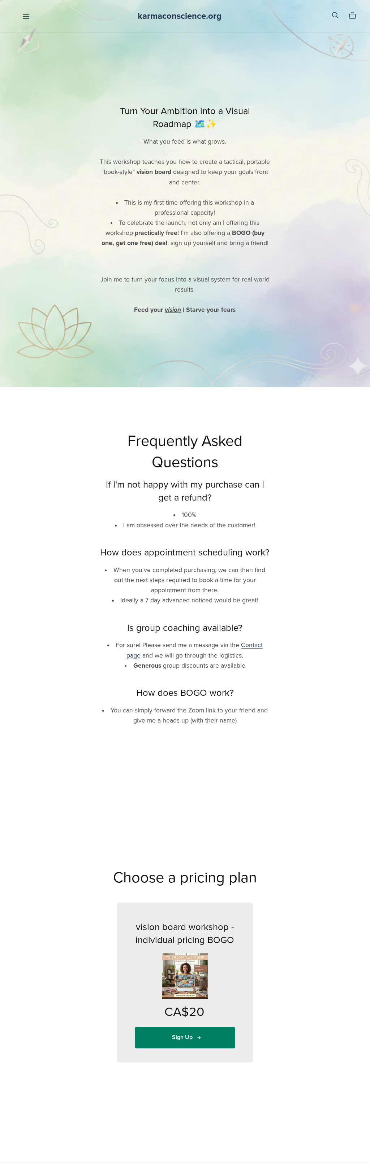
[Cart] (355, 15)
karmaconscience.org (179, 16)
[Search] (335, 15)
